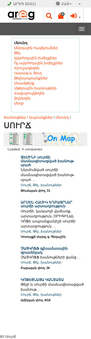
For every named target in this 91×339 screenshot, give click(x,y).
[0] (60, 17)
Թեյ (17, 53)
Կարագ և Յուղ (28, 73)
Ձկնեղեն (22, 98)
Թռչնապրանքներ (31, 78)
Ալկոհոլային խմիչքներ (35, 58)
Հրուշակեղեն (26, 68)
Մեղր (19, 103)
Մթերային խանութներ (35, 88)
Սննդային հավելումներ (36, 48)
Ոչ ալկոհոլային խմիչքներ (38, 63)
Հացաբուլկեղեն (29, 93)
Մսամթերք (24, 83)
